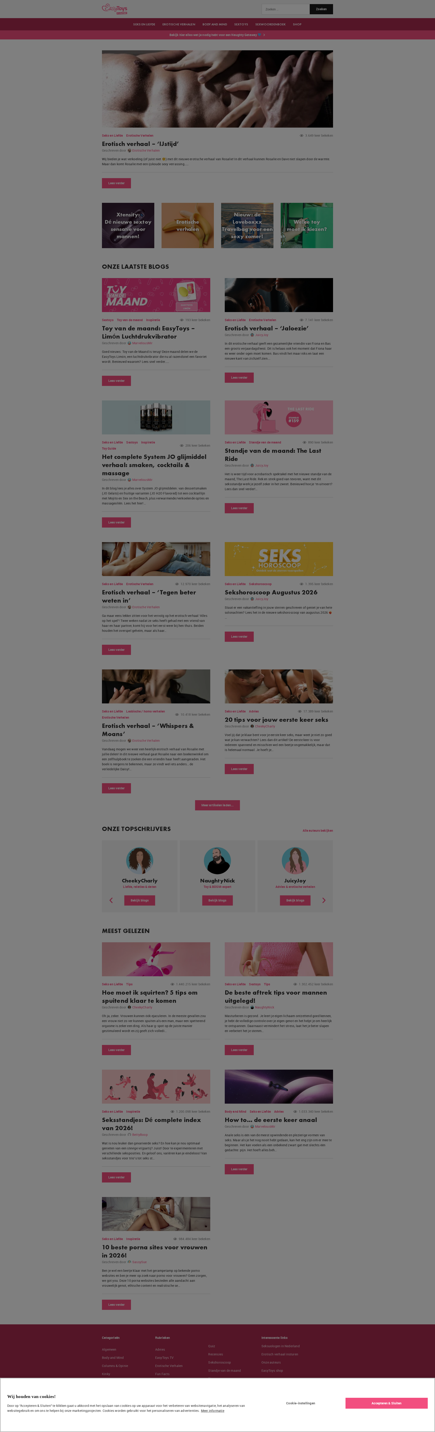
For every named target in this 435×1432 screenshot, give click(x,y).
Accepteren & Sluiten (386, 1403)
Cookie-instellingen (300, 1403)
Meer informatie (212, 1410)
